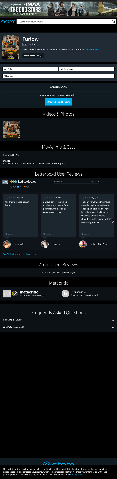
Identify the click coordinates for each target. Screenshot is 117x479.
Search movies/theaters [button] (30, 21)
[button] (30, 69)
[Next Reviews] (113, 221)
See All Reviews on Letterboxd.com (19, 254)
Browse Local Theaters (58, 101)
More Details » (92, 49)
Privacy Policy (77, 474)
